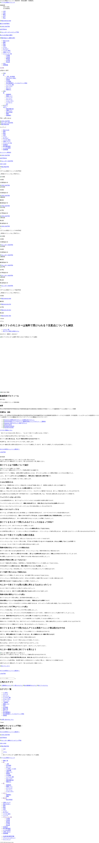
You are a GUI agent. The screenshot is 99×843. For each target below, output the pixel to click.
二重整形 (5, 702)
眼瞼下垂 (5, 709)
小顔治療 (8, 770)
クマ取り (5, 692)
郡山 (4, 18)
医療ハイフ (9, 96)
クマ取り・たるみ (11, 768)
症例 (4, 45)
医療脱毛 (8, 94)
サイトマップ (7, 839)
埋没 (4, 705)
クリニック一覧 (7, 53)
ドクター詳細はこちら (6, 430)
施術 (4, 42)
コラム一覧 (6, 329)
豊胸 (7, 113)
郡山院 (8, 62)
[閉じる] (0, 168)
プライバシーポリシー (9, 838)
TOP (4, 749)
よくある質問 (7, 148)
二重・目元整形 (10, 76)
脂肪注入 (8, 89)
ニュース (5, 815)
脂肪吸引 (8, 115)
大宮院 (8, 55)
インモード (9, 102)
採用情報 (5, 65)
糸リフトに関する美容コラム (11, 331)
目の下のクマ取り (11, 78)
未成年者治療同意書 (8, 836)
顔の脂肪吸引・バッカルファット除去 (16, 83)
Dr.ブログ (5, 49)
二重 (7, 763)
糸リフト (8, 88)
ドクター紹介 (7, 50)
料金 (4, 44)
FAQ (4, 63)
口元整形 (8, 81)
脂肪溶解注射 (10, 108)
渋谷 (4, 13)
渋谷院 (8, 57)
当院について (7, 52)
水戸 (4, 16)
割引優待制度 (7, 146)
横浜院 (8, 58)
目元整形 (5, 707)
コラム (5, 47)
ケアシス (5, 694)
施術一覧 (5, 760)
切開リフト (9, 110)
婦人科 (5, 798)
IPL (7, 104)
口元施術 (8, 775)
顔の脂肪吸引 (7, 712)
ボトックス (9, 86)
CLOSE (2, 67)
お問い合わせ (7, 831)
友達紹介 (5, 144)
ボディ (5, 107)
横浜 (4, 14)
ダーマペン (9, 99)
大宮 (4, 11)
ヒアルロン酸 (10, 84)
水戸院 (8, 60)
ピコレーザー (10, 101)
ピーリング (9, 97)
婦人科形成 (9, 112)
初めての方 (6, 40)
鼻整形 (8, 79)
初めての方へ (7, 804)
